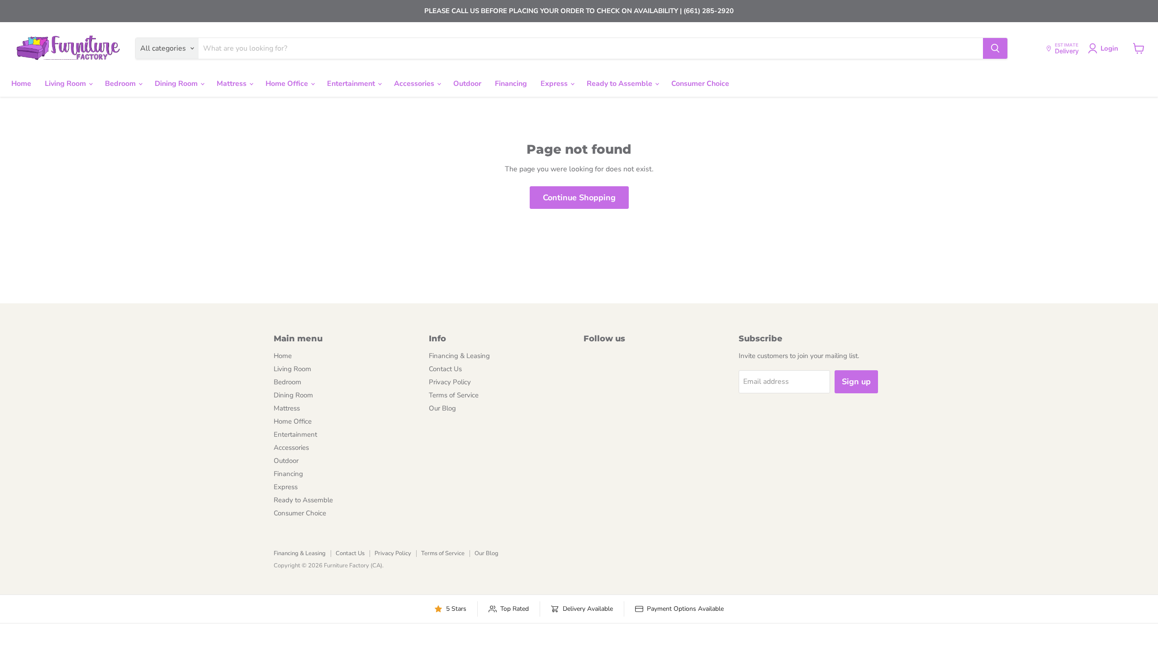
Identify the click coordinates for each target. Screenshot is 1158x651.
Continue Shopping (579, 197)
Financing (511, 84)
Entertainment (352, 84)
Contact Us (445, 368)
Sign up (856, 381)
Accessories (415, 84)
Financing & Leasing (459, 355)
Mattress (232, 84)
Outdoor (467, 84)
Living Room (66, 84)
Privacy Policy (450, 382)
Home (21, 84)
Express (555, 84)
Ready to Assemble (620, 84)
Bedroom (121, 84)
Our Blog (442, 408)
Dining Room (177, 84)
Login (1109, 48)
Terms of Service (454, 395)
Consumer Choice (700, 84)
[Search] (995, 48)
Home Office (288, 84)
